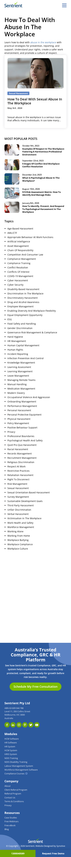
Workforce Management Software (21, 769)
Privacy (11, 431)
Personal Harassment (19, 410)
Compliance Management (21, 258)
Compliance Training (18, 263)
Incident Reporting (17, 354)
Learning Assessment (19, 367)
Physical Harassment (18, 418)
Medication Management (21, 388)
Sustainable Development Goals (25, 501)
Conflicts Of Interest (18, 271)
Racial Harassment (17, 449)
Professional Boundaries (20, 436)
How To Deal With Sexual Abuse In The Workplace (34, 101)
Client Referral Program (15, 789)
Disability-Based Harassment (23, 289)
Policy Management (18, 423)
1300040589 (17, 853)
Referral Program (12, 793)
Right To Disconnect (18, 479)
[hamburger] (64, 5)
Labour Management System (18, 766)
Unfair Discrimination (19, 509)
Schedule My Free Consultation (35, 687)
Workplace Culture (17, 548)
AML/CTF (12, 232)
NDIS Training (11, 758)
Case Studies (10, 817)
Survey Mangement (18, 496)
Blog (6, 829)
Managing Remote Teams (21, 380)
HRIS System (10, 754)
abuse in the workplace (43, 42)
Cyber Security (15, 284)
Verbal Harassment (18, 514)
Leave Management (18, 375)
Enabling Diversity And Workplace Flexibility (31, 310)
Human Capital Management (23, 345)
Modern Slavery (16, 392)
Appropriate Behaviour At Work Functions (30, 237)
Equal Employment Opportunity (24, 315)
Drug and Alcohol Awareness (23, 302)
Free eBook (10, 825)
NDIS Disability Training (15, 762)
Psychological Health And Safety (25, 440)
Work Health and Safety (20, 522)
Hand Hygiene (15, 336)
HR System (9, 746)
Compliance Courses (14, 773)
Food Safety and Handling (21, 323)
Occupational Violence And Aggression (28, 397)
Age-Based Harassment (20, 228)
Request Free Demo (53, 853)
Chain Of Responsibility (20, 250)
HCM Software (11, 738)
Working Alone (15, 531)
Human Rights (15, 349)
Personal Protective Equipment (24, 414)
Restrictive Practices (18, 470)
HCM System (10, 750)
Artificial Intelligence (18, 241)
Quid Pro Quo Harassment (21, 444)
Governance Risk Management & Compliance (32, 332)
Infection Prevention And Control (25, 358)
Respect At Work (16, 466)
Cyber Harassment (17, 280)
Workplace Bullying (18, 540)
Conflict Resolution (17, 267)
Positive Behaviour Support (22, 427)
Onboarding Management (21, 401)
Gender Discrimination (20, 328)
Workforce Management (20, 527)
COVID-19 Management (20, 276)
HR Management (16, 341)
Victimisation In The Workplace (24, 518)
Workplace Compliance (20, 544)
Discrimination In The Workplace (25, 293)
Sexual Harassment (18, 488)
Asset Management (18, 246)
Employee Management (20, 306)
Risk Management (17, 483)
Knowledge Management (21, 362)
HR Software (10, 742)
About (7, 786)
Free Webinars (11, 821)
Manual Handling (17, 384)
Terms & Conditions (14, 801)
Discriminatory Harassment (22, 297)
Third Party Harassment (20, 505)
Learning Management (20, 371)
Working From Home (18, 535)
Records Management (19, 453)
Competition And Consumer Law (25, 254)
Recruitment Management (21, 457)
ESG (9, 319)
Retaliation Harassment (20, 475)
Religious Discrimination (20, 462)
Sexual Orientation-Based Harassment (28, 492)
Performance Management (22, 406)
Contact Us (9, 797)
